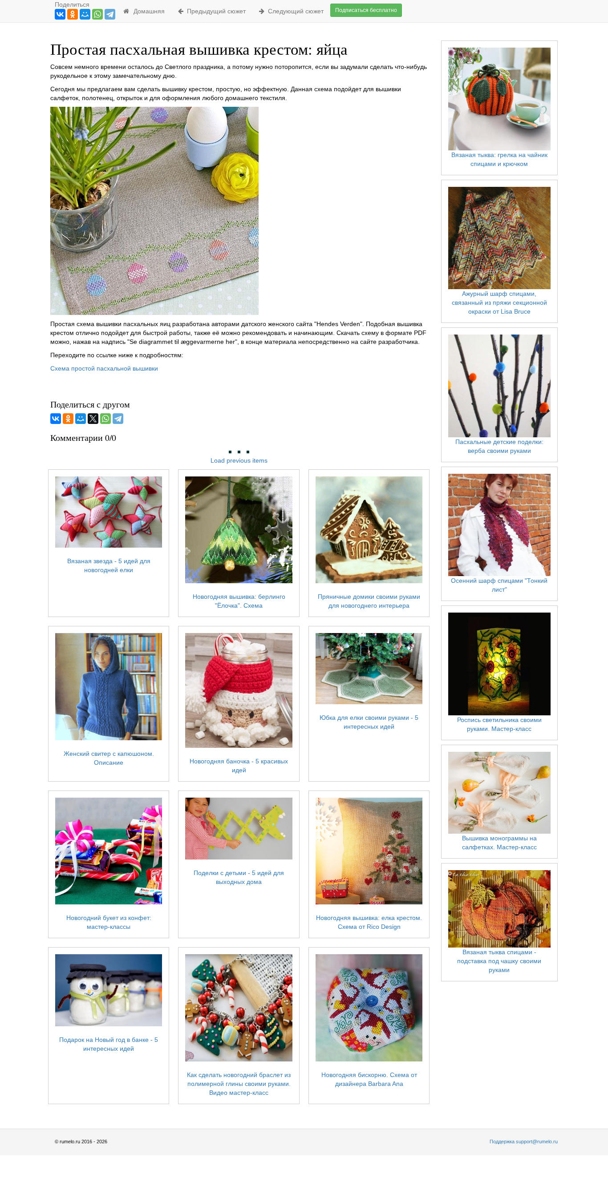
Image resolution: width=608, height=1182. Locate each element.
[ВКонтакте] (60, 14)
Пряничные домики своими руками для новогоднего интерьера (369, 601)
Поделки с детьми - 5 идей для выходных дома (239, 877)
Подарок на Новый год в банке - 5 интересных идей (108, 1044)
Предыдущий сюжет (214, 11)
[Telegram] (110, 14)
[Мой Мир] (85, 14)
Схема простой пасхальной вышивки (104, 368)
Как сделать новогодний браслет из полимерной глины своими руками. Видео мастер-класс (239, 1083)
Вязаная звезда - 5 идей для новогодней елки (108, 565)
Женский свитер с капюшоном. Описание (109, 758)
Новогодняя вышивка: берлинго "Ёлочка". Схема (239, 601)
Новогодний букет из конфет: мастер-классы (108, 922)
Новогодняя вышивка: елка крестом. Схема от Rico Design (369, 922)
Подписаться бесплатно (366, 10)
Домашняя (147, 11)
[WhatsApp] (97, 14)
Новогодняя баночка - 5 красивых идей (239, 766)
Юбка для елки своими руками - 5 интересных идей (369, 722)
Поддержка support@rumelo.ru (524, 1141)
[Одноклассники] (72, 14)
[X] (93, 418)
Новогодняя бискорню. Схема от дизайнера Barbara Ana (369, 1079)
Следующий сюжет (294, 11)
